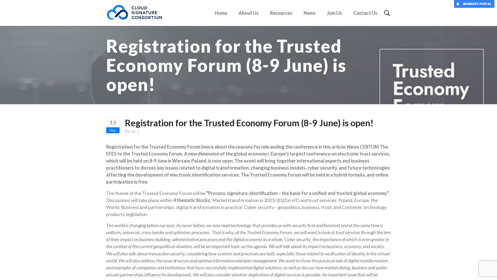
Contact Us (365, 13)
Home (221, 13)
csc (133, 131)
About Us (249, 13)
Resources (281, 13)
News (310, 13)
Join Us (334, 13)
